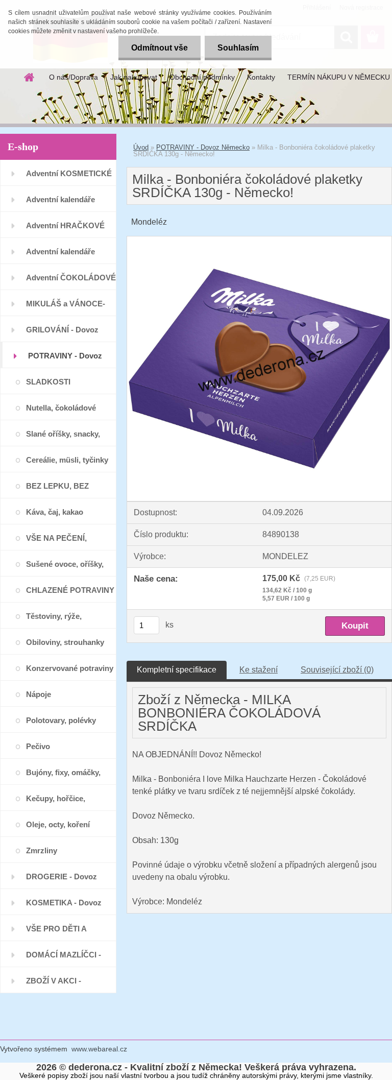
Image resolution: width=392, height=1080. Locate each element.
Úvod (141, 147)
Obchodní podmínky (202, 77)
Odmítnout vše (159, 47)
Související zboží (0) (337, 669)
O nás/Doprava (73, 77)
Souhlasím (238, 47)
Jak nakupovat (133, 77)
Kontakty (261, 77)
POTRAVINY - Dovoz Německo (203, 147)
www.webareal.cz (99, 1049)
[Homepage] (29, 77)
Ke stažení (258, 669)
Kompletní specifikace (176, 669)
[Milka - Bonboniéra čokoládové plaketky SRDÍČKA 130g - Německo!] (259, 240)
